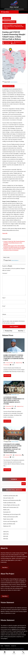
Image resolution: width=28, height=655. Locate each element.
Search (14, 479)
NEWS (5, 509)
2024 (4, 536)
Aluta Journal (14, 7)
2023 (4, 538)
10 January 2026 (9, 362)
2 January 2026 (8, 455)
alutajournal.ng (19, 41)
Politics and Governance (9, 516)
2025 (4, 534)
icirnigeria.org (14, 352)
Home (2, 645)
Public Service (6, 519)
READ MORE (7, 375)
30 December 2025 (9, 406)
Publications (7, 645)
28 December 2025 (8, 41)
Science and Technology (9, 521)
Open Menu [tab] (6, 12)
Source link (4, 233)
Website (4, 314)
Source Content (15, 441)
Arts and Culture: (7, 498)
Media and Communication (9, 507)
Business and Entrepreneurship (10, 500)
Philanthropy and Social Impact (10, 514)
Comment (4, 273)
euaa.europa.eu (13, 81)
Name (4, 297)
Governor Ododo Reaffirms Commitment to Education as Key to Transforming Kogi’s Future (13, 400)
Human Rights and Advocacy (10, 505)
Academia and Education (9, 21)
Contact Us (13, 645)
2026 (4, 531)
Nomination (6, 512)
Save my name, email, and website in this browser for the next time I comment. (13, 322)
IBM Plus (22, 648)
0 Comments (6, 364)
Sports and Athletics (8, 523)
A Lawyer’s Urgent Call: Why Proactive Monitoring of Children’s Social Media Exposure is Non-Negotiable (14, 243)
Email (4, 306)
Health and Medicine (8, 502)
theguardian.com (15, 394)
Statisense (5, 526)
